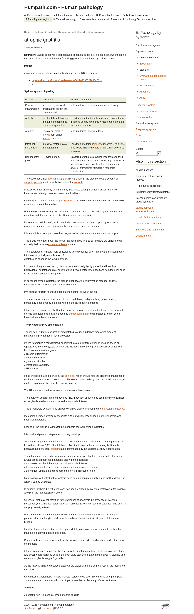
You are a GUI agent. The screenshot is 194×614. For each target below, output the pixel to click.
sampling (56, 449)
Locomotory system (146, 111)
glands (46, 134)
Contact (48, 608)
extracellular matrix (79, 313)
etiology (60, 346)
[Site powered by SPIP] (165, 606)
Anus (142, 97)
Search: (140, 149)
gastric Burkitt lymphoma (149, 217)
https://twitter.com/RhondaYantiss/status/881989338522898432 (65, 80)
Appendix (144, 91)
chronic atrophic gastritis (60, 200)
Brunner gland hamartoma (150, 229)
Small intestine (147, 85)
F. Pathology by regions (38, 19)
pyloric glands (143, 235)
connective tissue (57, 244)
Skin (138, 135)
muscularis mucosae (113, 408)
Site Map (29, 608)
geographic (54, 178)
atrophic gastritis (33, 182)
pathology (70, 376)
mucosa (98, 144)
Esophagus (145, 63)
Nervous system (144, 117)
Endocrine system (145, 105)
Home (27, 32)
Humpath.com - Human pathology (63, 7)
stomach (78, 182)
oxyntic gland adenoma (148, 223)
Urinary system (144, 141)
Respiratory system (146, 129)
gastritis (40, 73)
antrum (46, 138)
